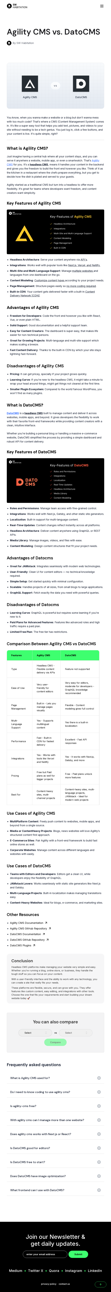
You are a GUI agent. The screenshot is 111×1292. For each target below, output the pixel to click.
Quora (54, 1271)
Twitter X (35, 1271)
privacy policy (48, 1283)
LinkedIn (95, 1271)
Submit (78, 1254)
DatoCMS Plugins (20, 945)
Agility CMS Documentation (26, 922)
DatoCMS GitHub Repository (27, 939)
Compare (55, 1042)
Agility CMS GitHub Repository (28, 928)
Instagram (73, 1271)
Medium (15, 1271)
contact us (64, 1283)
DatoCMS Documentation (25, 934)
